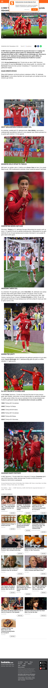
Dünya (31, 662)
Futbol (7, 394)
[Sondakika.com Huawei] (43, 668)
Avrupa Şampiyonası (11, 62)
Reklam (7, 666)
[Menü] (2, 1)
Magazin (30, 663)
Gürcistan (18, 64)
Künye (13, 666)
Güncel (26, 662)
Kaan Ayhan (4, 76)
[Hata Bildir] (23, 680)
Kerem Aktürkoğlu (10, 359)
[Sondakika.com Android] (43, 665)
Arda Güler (27, 292)
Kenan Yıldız (30, 167)
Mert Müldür (32, 130)
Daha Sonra (26, 9)
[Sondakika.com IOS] (43, 662)
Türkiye (10, 229)
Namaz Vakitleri (21, 667)
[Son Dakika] (7, 662)
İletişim (10, 666)
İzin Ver (34, 9)
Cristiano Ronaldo (26, 297)
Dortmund (4, 66)
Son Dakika (20, 662)
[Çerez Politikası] (29, 678)
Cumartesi (39, 476)
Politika (23, 665)
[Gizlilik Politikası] (28, 677)
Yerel (19, 665)
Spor (25, 663)
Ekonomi (20, 663)
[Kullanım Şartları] (21, 677)
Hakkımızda (3, 666)
